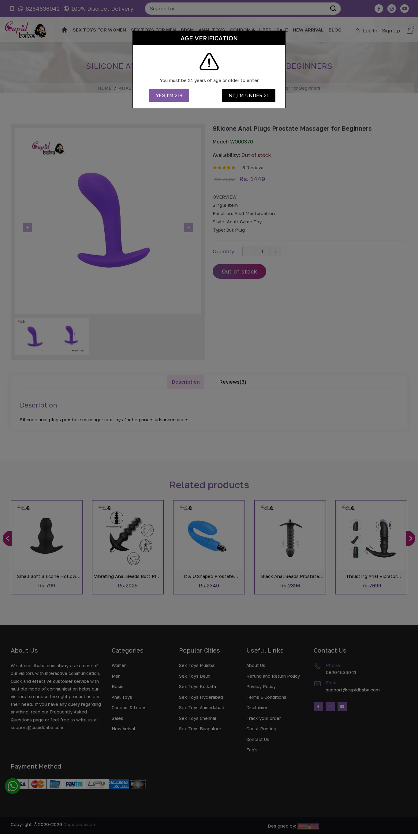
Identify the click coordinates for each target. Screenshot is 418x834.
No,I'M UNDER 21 (249, 95)
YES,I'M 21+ (169, 95)
